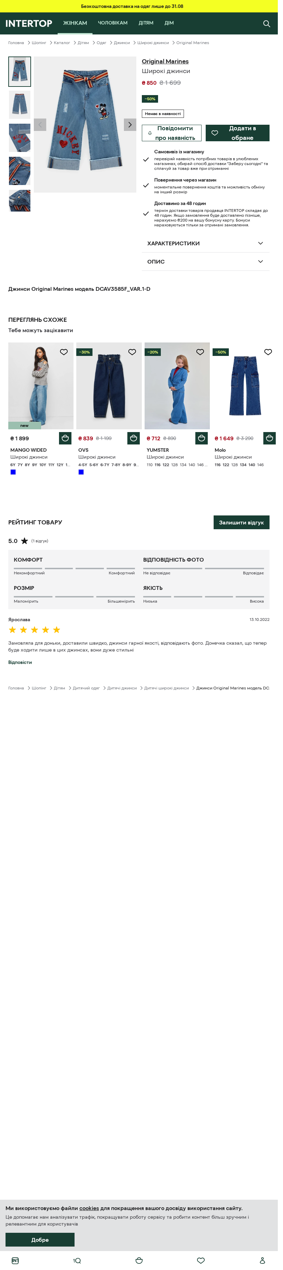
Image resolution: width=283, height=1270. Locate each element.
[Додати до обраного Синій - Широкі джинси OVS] (132, 352)
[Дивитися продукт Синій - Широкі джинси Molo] (245, 385)
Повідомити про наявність (175, 133)
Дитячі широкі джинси (166, 688)
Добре (40, 1239)
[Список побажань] (201, 1261)
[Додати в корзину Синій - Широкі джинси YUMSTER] (201, 438)
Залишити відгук (241, 522)
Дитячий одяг (86, 688)
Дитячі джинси (122, 688)
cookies (89, 1208)
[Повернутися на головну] (29, 23)
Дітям (83, 43)
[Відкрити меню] (77, 1261)
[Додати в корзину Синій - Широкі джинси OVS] (133, 438)
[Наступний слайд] (19, 205)
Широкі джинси (153, 43)
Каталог (62, 43)
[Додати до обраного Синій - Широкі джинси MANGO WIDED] (64, 352)
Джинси (122, 43)
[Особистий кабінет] (263, 1261)
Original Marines (192, 43)
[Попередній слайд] (40, 125)
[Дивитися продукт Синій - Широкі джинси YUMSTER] (177, 385)
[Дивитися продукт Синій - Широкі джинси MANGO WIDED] (41, 385)
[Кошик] (139, 1261)
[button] (40, 125)
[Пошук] (267, 23)
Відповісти (20, 662)
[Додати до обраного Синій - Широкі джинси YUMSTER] (200, 352)
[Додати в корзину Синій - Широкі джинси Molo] (269, 438)
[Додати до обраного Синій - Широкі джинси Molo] (268, 352)
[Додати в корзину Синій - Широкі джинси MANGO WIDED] (65, 438)
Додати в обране (242, 133)
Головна (16, 43)
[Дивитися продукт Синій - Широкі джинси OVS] (109, 385)
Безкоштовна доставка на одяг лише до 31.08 (132, 6)
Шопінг (39, 43)
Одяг (101, 43)
